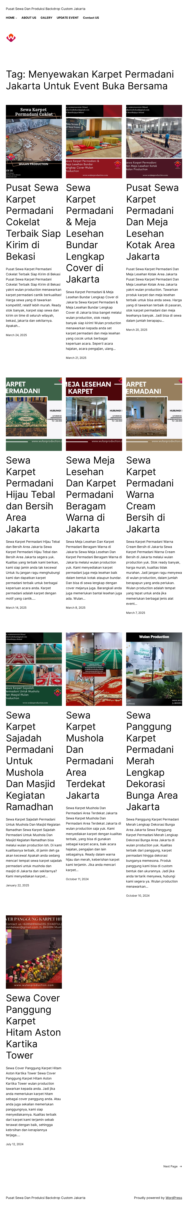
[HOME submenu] (16, 18)
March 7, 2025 (135, 613)
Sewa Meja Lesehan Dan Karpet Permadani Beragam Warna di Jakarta (91, 495)
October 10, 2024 (138, 895)
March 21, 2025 (76, 358)
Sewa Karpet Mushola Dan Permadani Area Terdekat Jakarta (89, 755)
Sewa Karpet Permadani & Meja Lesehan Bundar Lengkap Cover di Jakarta (89, 233)
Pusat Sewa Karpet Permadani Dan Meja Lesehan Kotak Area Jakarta (152, 222)
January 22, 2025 (17, 885)
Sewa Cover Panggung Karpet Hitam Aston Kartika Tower (33, 1026)
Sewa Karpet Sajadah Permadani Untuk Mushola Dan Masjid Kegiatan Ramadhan (30, 761)
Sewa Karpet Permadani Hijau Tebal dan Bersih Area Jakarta (30, 495)
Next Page (172, 1166)
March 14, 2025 (16, 607)
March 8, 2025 (75, 607)
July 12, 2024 (15, 1144)
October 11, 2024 (77, 879)
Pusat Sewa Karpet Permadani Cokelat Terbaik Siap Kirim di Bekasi (33, 222)
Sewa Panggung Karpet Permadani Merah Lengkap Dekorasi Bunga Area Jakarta (152, 761)
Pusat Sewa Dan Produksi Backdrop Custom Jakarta (45, 9)
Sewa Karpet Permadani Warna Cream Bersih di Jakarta (150, 495)
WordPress (174, 1198)
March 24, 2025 (16, 335)
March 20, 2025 (136, 329)
